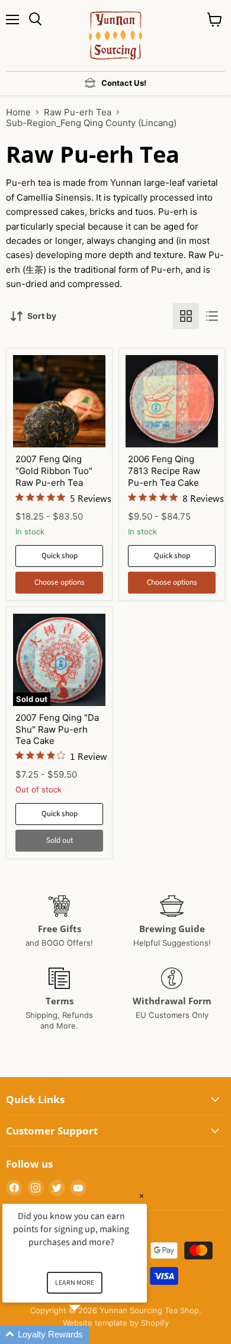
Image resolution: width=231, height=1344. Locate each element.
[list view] (212, 316)
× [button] (141, 1195)
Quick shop (59, 555)
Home (18, 112)
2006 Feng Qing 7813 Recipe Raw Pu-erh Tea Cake (164, 470)
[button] (89, 1335)
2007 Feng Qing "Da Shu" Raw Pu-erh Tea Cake (57, 729)
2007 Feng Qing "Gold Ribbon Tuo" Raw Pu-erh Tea (53, 470)
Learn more (74, 1283)
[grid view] (186, 316)
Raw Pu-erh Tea (77, 112)
